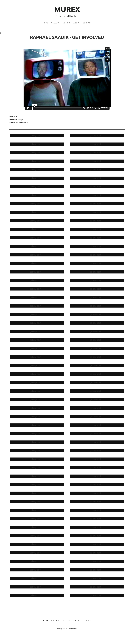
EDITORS (66, 23)
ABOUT (76, 23)
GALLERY (55, 23)
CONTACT (87, 23)
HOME (45, 23)
